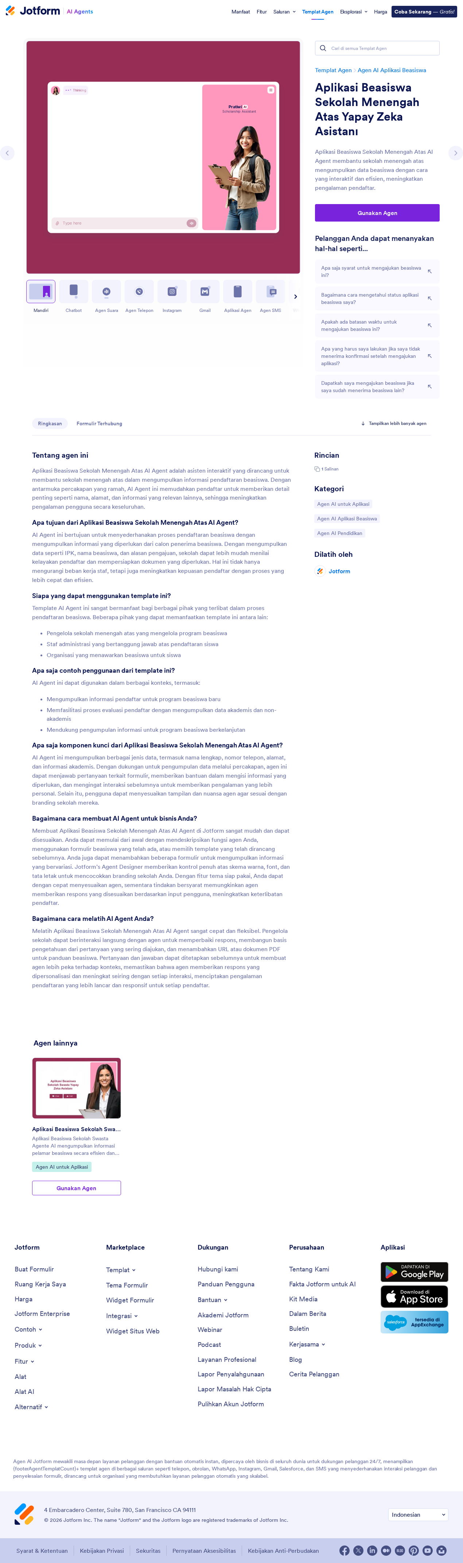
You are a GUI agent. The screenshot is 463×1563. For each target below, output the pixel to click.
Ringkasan (50, 423)
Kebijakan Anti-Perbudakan (283, 1550)
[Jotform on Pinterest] (414, 1551)
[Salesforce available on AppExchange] (414, 1322)
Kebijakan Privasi (102, 1550)
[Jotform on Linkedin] (372, 1551)
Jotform (339, 571)
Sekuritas (148, 1550)
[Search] (323, 48)
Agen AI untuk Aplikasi (343, 503)
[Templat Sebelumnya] (7, 153)
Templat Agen (333, 70)
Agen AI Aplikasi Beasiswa (392, 70)
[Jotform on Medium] (386, 1551)
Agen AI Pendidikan (339, 533)
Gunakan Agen (377, 212)
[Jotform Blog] (400, 1551)
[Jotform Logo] (33, 11)
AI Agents (80, 11)
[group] (76, 1132)
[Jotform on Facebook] (344, 1551)
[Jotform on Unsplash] (441, 1551)
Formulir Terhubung (99, 423)
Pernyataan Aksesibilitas (204, 1550)
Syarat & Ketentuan (42, 1550)
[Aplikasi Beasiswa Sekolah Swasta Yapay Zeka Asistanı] (76, 1088)
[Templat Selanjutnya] (455, 153)
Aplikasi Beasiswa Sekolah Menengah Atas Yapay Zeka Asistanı (367, 109)
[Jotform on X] (358, 1551)
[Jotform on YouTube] (428, 1551)
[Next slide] (294, 296)
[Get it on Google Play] (414, 1272)
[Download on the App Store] (414, 1296)
